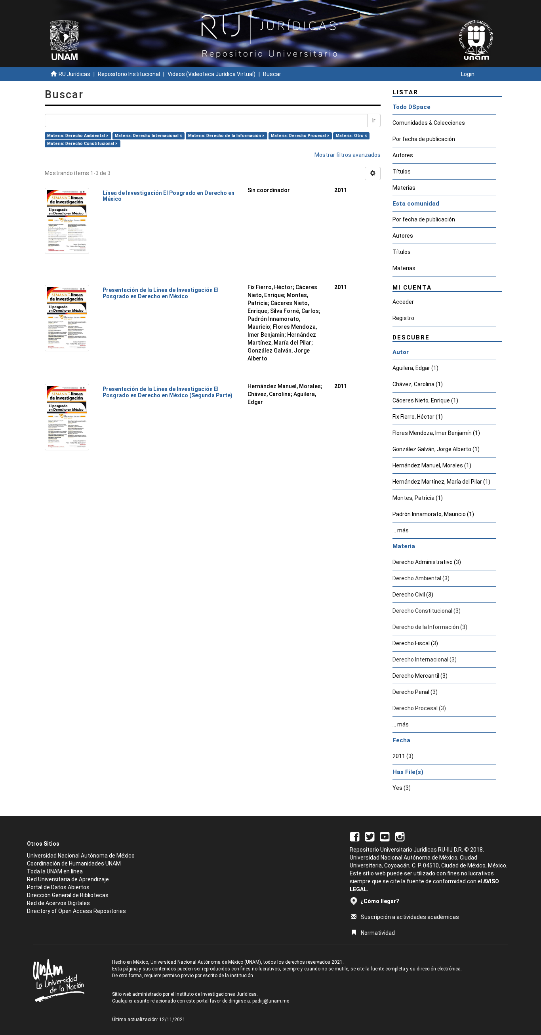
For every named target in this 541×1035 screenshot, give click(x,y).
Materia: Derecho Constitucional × (82, 143)
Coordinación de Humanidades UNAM (74, 863)
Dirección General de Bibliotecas (68, 895)
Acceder (403, 302)
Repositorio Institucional (129, 74)
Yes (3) (401, 788)
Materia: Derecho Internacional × (148, 135)
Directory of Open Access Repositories (76, 911)
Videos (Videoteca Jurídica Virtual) (211, 74)
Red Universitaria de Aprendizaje (68, 879)
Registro (403, 318)
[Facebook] (355, 836)
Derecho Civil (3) (412, 594)
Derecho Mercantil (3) (420, 676)
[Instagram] (400, 836)
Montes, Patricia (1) (417, 498)
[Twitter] (370, 836)
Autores (402, 155)
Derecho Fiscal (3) (415, 643)
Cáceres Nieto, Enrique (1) (425, 400)
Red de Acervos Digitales (58, 903)
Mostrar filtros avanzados (347, 155)
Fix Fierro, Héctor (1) (417, 417)
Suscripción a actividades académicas (410, 917)
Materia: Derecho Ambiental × (78, 135)
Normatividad (378, 933)
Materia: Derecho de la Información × (226, 135)
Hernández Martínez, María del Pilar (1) (441, 481)
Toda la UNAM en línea (55, 871)
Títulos (401, 171)
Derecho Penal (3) (415, 692)
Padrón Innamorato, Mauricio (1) (433, 514)
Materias (403, 188)
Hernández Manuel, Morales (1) (431, 465)
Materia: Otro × (351, 135)
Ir (373, 120)
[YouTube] (385, 836)
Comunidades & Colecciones (428, 123)
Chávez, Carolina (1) (417, 384)
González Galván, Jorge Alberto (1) (436, 449)
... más (400, 530)
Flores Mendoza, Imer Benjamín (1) (436, 433)
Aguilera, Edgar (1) (415, 368)
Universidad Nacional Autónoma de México (81, 855)
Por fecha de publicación (423, 139)
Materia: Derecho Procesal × (300, 135)
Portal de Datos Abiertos (58, 887)
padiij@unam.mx (270, 1001)
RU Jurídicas (74, 74)
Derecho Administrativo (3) (426, 562)
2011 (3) (402, 756)
